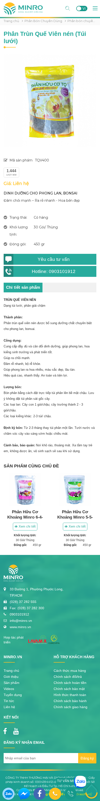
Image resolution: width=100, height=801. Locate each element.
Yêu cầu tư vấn (54, 259)
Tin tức (9, 701)
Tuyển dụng (13, 695)
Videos (9, 689)
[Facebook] (6, 729)
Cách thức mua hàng (70, 671)
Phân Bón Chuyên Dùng (43, 21)
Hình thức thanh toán (70, 695)
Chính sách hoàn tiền (70, 683)
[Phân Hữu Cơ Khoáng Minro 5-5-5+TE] (75, 489)
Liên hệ (9, 707)
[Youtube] (17, 729)
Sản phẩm (11, 683)
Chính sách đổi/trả (68, 677)
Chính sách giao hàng (70, 707)
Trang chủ (11, 21)
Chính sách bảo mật (69, 689)
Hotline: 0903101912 (53, 271)
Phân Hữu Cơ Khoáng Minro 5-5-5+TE (75, 517)
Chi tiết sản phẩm (23, 287)
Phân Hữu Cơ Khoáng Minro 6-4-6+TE (25, 517)
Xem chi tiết (27, 526)
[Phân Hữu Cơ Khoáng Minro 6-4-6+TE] (25, 489)
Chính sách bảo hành (70, 701)
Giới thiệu (11, 677)
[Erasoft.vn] (83, 794)
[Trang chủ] (23, 4)
